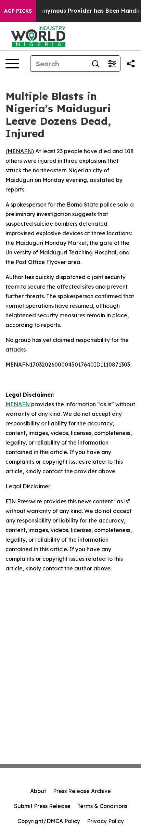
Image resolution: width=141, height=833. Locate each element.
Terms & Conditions (102, 806)
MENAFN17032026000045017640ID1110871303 (67, 364)
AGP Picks (18, 11)
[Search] (95, 63)
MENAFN (20, 151)
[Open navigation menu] (12, 63)
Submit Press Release (42, 806)
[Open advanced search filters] (112, 63)
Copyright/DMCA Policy (48, 821)
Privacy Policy (105, 821)
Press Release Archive (82, 791)
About (38, 791)
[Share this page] (131, 63)
